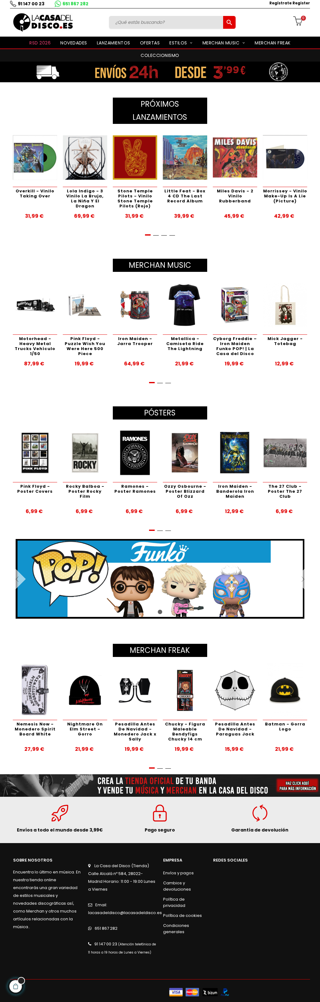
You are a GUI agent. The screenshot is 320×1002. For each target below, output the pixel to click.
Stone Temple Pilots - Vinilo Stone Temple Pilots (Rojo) (126, 198)
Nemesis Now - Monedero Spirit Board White (35, 729)
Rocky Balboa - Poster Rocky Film (85, 491)
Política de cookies (182, 915)
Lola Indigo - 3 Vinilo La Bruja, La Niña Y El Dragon (76, 198)
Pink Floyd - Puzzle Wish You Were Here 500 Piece (85, 346)
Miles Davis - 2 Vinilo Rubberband (226, 196)
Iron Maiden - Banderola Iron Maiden (235, 491)
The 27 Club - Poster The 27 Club (285, 491)
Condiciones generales (176, 929)
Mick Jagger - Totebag (285, 341)
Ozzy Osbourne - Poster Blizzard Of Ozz (185, 491)
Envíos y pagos (178, 873)
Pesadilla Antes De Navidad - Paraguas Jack (235, 729)
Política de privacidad (174, 902)
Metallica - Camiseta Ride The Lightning (185, 344)
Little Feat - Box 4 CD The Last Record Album (176, 196)
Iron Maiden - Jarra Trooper (135, 341)
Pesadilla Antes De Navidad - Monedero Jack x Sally (135, 731)
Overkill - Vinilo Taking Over (26, 193)
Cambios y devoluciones (177, 886)
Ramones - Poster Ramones (135, 488)
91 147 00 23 (31, 4)
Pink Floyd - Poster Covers (35, 488)
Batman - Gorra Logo (285, 726)
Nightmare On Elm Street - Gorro (85, 729)
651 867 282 (75, 4)
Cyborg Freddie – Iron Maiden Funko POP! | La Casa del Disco (235, 346)
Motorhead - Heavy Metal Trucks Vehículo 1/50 (35, 346)
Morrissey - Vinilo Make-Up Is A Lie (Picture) (276, 196)
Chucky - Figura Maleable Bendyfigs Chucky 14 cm (185, 731)
